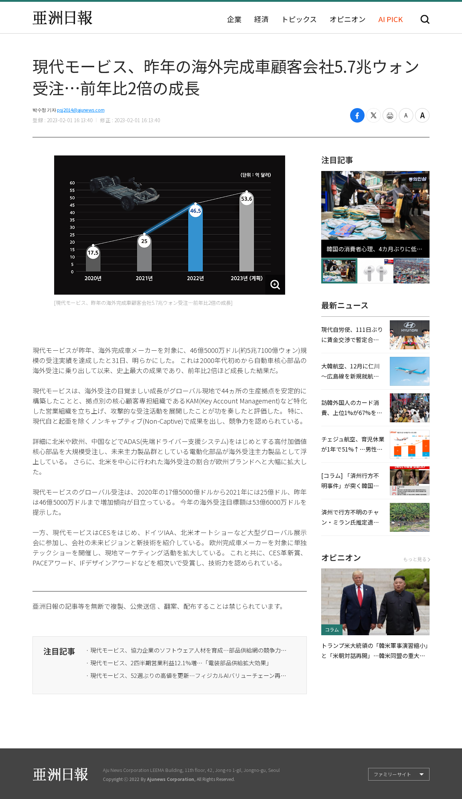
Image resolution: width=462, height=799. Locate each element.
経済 (261, 19)
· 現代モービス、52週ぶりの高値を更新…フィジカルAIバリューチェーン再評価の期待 (187, 675)
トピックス (299, 19)
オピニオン (348, 19)
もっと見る (415, 559)
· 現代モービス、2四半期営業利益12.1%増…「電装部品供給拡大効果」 (179, 662)
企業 (234, 19)
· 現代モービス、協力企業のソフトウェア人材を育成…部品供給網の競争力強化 (187, 650)
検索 (425, 19)
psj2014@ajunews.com (80, 109)
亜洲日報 (62, 17)
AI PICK (390, 19)
